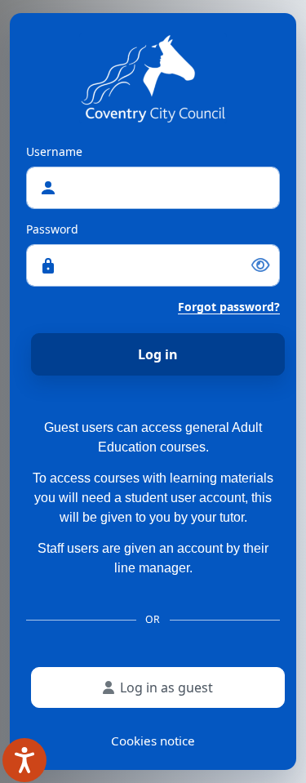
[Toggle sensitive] (260, 265)
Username (54, 151)
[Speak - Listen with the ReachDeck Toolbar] (24, 760)
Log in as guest (166, 687)
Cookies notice (153, 740)
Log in (158, 354)
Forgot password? (229, 306)
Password (52, 229)
